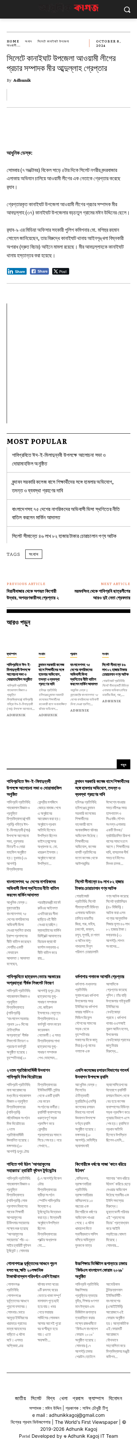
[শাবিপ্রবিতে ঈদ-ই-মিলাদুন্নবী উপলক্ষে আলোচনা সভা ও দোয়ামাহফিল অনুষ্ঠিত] (21, 640)
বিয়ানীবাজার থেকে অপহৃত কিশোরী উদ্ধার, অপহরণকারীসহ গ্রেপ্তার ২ (33, 594)
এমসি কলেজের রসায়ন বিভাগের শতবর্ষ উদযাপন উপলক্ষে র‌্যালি (101, 1073)
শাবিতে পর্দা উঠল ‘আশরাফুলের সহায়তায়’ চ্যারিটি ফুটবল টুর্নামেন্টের (31, 1167)
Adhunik (22, 80)
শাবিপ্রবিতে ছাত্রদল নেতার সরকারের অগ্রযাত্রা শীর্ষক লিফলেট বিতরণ (34, 979)
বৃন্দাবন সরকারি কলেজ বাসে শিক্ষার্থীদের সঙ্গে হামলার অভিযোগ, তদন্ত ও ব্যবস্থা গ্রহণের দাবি (51, 674)
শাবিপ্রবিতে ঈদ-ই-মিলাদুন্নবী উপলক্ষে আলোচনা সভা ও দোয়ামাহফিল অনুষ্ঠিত (19, 671)
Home (13, 41)
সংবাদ (28, 41)
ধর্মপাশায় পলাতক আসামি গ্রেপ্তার (99, 976)
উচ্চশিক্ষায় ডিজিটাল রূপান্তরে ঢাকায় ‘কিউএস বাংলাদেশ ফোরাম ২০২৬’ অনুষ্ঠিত (101, 1269)
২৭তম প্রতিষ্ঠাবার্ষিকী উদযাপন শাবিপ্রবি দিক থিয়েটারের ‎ (28, 1073)
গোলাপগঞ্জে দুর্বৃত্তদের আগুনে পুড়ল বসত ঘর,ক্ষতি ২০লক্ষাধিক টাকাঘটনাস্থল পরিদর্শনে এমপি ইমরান (33, 1269)
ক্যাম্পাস (12, 653)
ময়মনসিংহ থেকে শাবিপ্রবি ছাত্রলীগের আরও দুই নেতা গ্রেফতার (102, 594)
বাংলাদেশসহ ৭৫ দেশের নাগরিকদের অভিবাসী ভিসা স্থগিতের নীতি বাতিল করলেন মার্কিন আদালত (84, 674)
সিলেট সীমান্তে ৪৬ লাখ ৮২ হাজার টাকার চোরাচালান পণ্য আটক (64, 536)
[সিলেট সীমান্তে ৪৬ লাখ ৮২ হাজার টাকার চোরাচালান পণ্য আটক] (116, 640)
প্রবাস (73, 653)
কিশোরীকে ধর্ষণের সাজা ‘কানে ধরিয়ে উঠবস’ (100, 1167)
